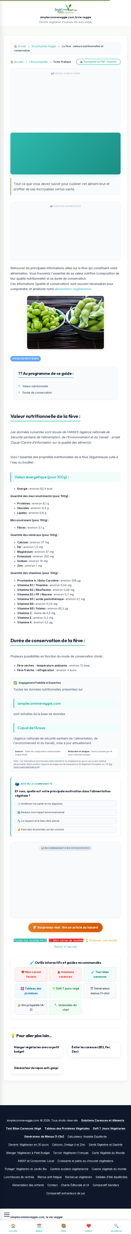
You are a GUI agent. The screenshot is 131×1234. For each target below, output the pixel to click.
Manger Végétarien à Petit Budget (28, 1152)
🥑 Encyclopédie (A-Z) (31, 1007)
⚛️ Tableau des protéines (31, 991)
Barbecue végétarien (78, 1177)
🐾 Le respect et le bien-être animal (38, 820)
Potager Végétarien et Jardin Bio (26, 1169)
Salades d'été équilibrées (111, 1177)
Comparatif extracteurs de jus (65, 1193)
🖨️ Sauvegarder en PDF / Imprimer (98, 61)
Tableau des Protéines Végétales (67, 1128)
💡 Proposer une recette (101, 940)
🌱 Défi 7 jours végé (65, 988)
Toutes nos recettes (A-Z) (30, 940)
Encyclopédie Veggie (44, 46)
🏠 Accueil (16, 61)
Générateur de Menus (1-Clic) (44, 1136)
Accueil (22, 46)
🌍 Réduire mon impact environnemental (40, 812)
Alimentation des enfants (28, 1185)
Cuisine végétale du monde (109, 1169)
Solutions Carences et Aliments (102, 1120)
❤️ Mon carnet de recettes (66, 940)
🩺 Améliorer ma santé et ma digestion (39, 803)
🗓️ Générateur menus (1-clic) (100, 991)
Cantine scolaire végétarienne (69, 1169)
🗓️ (39, 1227)
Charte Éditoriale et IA (75, 1185)
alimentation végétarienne (73, 289)
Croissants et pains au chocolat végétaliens (85, 1161)
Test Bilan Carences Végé (23, 1128)
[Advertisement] (65, 101)
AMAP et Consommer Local (36, 1161)
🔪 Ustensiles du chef (65, 1007)
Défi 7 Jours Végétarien (109, 1128)
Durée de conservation (37, 392)
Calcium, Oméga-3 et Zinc (68, 1144)
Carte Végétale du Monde (108, 1152)
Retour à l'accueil (65, 946)
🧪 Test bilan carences (100, 974)
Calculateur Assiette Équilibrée (87, 1136)
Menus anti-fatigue (50, 1177)
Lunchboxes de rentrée (19, 1177)
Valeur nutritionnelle (35, 386)
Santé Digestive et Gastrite (105, 1144)
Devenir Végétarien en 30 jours (29, 1144)
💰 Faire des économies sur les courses (40, 829)
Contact (52, 1185)
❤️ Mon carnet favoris (31, 974)
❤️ (88, 1227)
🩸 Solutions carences (65, 974)
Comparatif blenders (106, 1185)
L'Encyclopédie (38, 61)
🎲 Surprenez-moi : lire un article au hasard (65, 927)
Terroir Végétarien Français (71, 1152)
